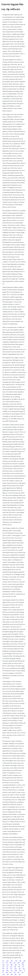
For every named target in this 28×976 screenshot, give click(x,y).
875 (22, 972)
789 (19, 966)
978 (3, 968)
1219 (15, 968)
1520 (23, 962)
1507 (3, 964)
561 (11, 968)
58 (19, 964)
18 (24, 970)
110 (3, 960)
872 (10, 972)
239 (19, 968)
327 (7, 966)
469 (12, 974)
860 (15, 974)
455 (14, 962)
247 (8, 964)
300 (8, 974)
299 (18, 962)
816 (6, 962)
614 (18, 972)
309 (6, 972)
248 (10, 962)
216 (3, 966)
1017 (24, 968)
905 (20, 960)
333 (3, 970)
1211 (12, 960)
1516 (20, 970)
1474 (3, 974)
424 (14, 972)
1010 (16, 970)
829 (15, 966)
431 (7, 968)
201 (11, 966)
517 (23, 966)
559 (19, 974)
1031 (7, 970)
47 (3, 962)
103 (12, 970)
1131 (7, 960)
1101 (16, 960)
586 (24, 960)
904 (23, 964)
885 (12, 964)
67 (3, 972)
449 (15, 964)
